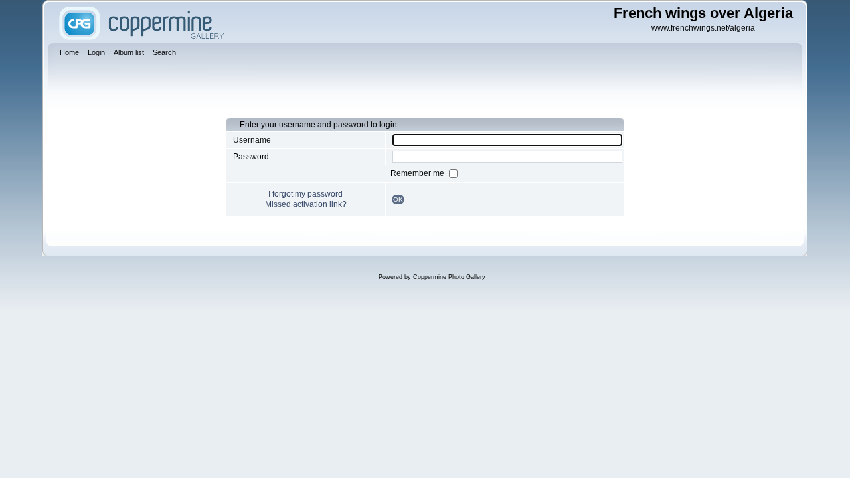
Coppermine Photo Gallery (449, 277)
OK (398, 199)
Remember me (418, 173)
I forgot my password (305, 194)
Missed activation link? (306, 204)
